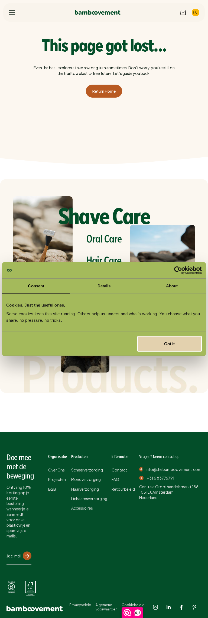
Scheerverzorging (87, 469)
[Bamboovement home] (98, 12)
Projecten (57, 479)
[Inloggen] (195, 12)
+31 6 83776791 (160, 478)
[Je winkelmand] (183, 12)
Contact (119, 469)
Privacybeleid (80, 605)
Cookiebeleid (133, 605)
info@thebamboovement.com (174, 469)
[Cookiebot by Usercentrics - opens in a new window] (178, 270)
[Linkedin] (168, 607)
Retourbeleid (123, 489)
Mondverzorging (86, 479)
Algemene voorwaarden (106, 607)
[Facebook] (181, 607)
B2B (52, 489)
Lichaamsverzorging (89, 498)
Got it (169, 343)
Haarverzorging (85, 489)
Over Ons (56, 469)
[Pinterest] (194, 607)
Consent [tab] (36, 286)
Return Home (104, 91)
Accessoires (82, 508)
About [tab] (172, 286)
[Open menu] (12, 12)
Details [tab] (104, 286)
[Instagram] (155, 607)
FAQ (115, 479)
